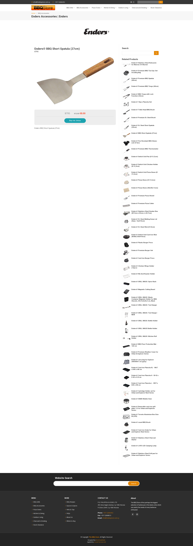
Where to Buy (71, 521)
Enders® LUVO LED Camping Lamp (143, 446)
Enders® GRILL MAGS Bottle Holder (144, 328)
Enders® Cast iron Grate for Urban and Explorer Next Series (143, 431)
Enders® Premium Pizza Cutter (142, 203)
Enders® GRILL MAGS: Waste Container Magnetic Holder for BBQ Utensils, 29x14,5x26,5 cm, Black (144, 299)
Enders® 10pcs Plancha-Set (141, 102)
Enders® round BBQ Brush (140, 422)
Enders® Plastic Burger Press (142, 242)
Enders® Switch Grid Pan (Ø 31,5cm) (144, 156)
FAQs (68, 513)
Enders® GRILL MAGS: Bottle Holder (144, 321)
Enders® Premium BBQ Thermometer (144, 149)
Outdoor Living (38, 517)
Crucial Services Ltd (100, 542)
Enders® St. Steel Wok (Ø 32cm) (143, 227)
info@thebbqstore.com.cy (110, 518)
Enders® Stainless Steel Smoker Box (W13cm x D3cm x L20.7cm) (144, 212)
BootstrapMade (100, 540)
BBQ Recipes (71, 502)
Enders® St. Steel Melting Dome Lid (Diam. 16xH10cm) (144, 220)
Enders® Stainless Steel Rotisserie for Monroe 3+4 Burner (143, 64)
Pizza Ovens (37, 509)
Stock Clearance (156, 8)
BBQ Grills (36, 502)
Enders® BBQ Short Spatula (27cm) (144, 133)
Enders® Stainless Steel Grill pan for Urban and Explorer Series (144, 454)
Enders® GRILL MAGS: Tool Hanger (144, 305)
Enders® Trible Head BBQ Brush (143, 110)
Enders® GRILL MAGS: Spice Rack (143, 282)
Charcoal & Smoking (40, 521)
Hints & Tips (70, 509)
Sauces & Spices (72, 505)
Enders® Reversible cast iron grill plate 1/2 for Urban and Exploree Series (143, 408)
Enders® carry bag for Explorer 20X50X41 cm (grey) (142, 360)
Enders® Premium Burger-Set (142, 250)
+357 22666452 (60, 2)
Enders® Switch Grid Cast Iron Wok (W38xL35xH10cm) (144, 235)
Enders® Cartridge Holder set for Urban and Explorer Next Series (143, 392)
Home (33, 13)
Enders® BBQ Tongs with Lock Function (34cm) (142, 95)
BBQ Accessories (39, 505)
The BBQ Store (94, 537)
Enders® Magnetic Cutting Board (143, 289)
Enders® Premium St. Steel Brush (143, 117)
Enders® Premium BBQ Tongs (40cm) (145, 86)
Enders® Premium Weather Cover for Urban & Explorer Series (144, 353)
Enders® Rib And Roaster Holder (143, 274)
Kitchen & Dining (38, 513)
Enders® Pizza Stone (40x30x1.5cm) (144, 188)
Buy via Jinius (75, 120)
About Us (70, 517)
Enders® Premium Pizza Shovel (142, 196)
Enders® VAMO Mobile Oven (141, 399)
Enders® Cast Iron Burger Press (142, 258)
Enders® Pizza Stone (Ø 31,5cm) (143, 180)
